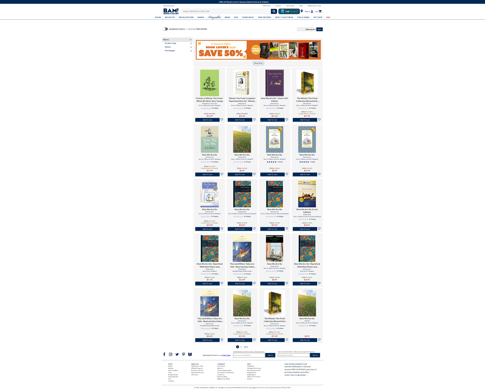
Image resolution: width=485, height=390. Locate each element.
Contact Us (221, 375)
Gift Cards (290, 6)
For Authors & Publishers (225, 372)
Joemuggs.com (254, 387)
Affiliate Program (197, 368)
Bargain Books (173, 375)
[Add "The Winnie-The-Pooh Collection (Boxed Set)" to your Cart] (307, 120)
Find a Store (221, 366)
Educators (267, 6)
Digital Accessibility (223, 379)
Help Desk (250, 366)
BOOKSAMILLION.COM (239, 387)
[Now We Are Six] (209, 139)
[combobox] (230, 11)
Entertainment (173, 377)
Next (246, 347)
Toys (169, 379)
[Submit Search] (274, 11)
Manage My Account (254, 368)
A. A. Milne (236, 105)
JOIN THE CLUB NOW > (295, 375)
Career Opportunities (224, 370)
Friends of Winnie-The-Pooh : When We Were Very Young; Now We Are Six (209, 100)
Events (278, 6)
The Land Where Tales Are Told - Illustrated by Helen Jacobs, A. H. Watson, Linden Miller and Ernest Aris (209, 320)
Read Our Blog (222, 377)
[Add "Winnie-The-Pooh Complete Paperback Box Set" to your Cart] (242, 120)
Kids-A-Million (173, 370)
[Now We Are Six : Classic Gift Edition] (274, 83)
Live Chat (227, 355)
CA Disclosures (275, 387)
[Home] (170, 11)
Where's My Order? (254, 377)
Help (301, 6)
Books (170, 366)
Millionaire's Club (314, 6)
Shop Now (258, 63)
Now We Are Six (209, 154)
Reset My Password (253, 370)
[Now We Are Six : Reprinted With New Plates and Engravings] (209, 248)
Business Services (197, 370)
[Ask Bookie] (289, 11)
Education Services (197, 372)
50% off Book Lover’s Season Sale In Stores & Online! (244, 2)
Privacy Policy (286, 387)
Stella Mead (238, 271)
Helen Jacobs (247, 271)
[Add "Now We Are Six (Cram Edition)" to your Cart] (307, 229)
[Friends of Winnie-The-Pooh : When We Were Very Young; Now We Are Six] (210, 83)
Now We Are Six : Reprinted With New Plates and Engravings (210, 265)
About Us (220, 368)
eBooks (170, 368)
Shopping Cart (251, 372)
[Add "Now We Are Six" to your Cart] (274, 120)
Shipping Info (251, 375)
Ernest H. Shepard (214, 105)
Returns (250, 379)
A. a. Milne (204, 105)
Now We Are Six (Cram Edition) (307, 210)
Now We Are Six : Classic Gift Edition (274, 99)
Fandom (171, 381)
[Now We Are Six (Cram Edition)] (307, 194)
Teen (170, 372)
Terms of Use (264, 387)
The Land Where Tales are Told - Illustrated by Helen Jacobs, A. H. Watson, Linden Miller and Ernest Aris (242, 265)
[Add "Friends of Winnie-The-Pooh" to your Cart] (209, 120)
